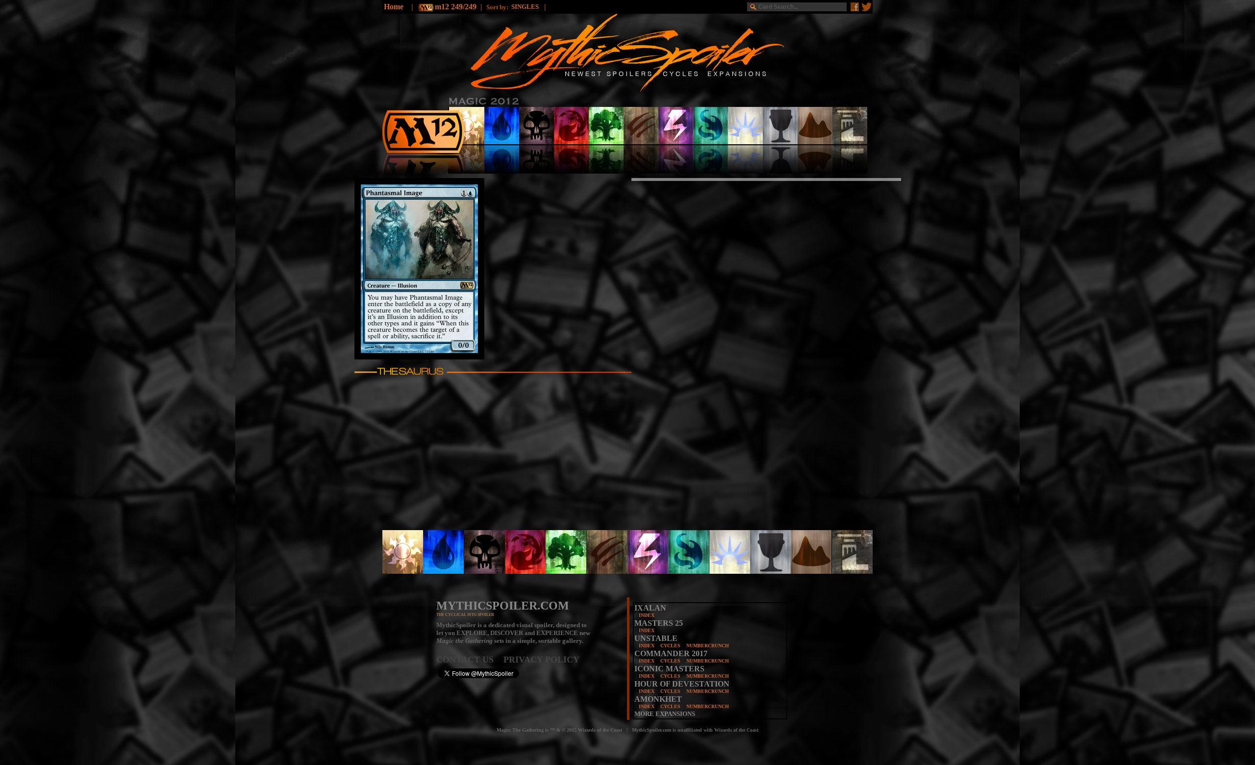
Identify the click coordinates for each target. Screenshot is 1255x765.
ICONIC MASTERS (669, 668)
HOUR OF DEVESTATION (681, 684)
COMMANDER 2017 (670, 653)
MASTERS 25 (658, 623)
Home (393, 6)
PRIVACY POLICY (541, 659)
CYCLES (670, 645)
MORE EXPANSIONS (664, 713)
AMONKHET (658, 699)
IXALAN (650, 608)
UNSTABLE (656, 638)
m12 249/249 (456, 6)
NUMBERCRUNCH (707, 645)
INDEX (646, 615)
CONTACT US (469, 659)
